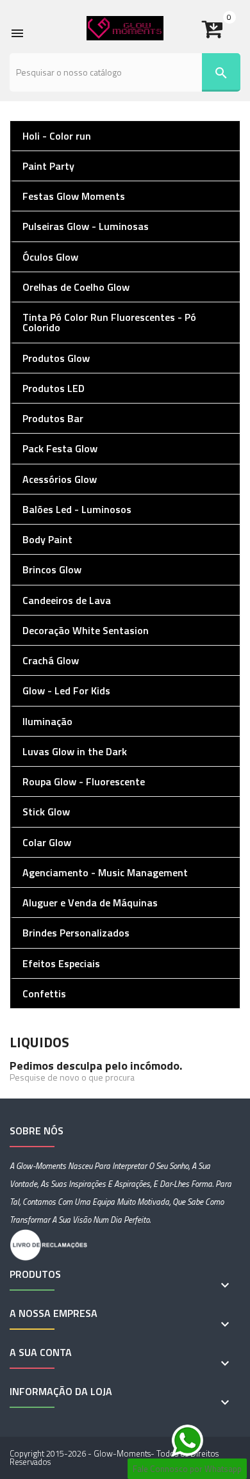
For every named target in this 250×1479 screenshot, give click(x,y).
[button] (221, 24)
